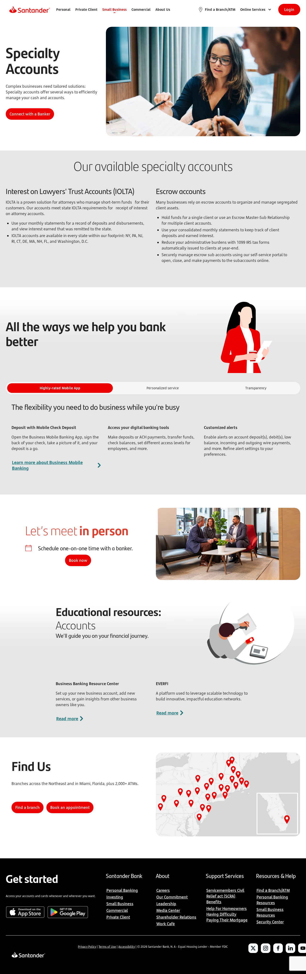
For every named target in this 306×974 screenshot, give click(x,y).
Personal (63, 9)
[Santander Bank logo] (29, 9)
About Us (162, 9)
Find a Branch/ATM (220, 9)
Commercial (141, 9)
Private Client (86, 9)
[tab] (60, 388)
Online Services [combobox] (252, 9)
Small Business (114, 9)
